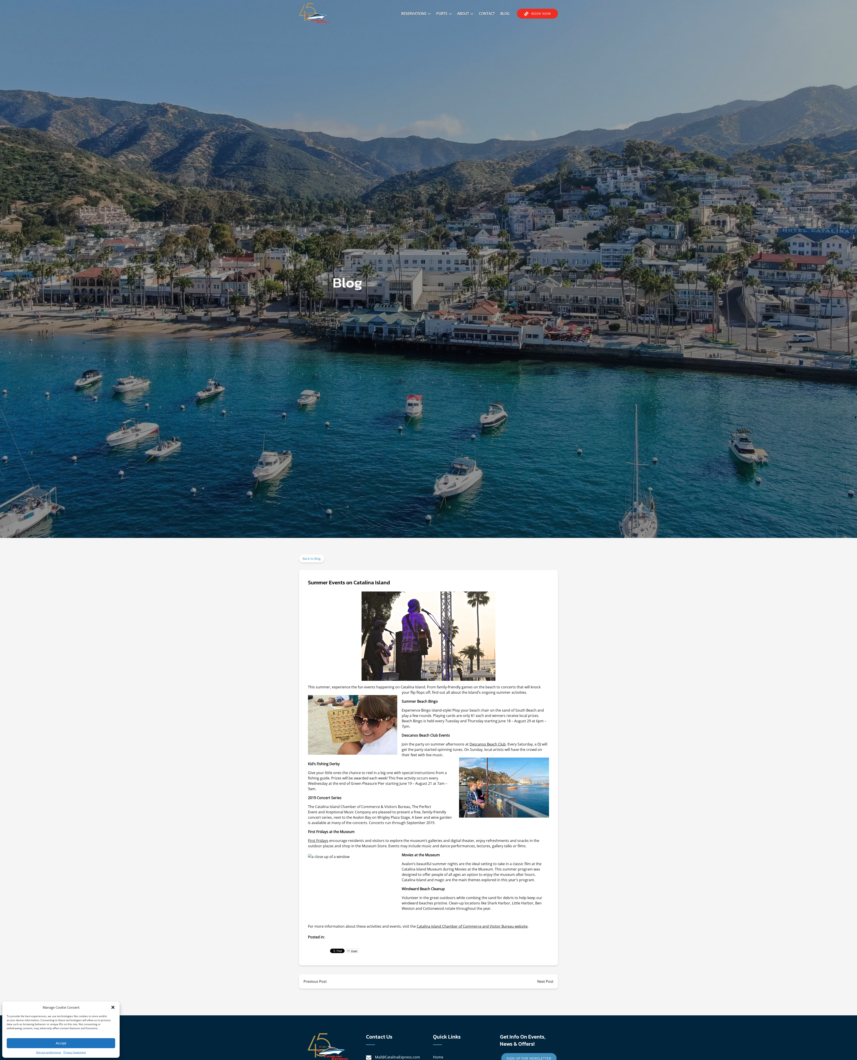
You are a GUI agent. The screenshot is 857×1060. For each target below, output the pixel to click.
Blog (505, 13)
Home (438, 1057)
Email (354, 950)
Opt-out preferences (48, 1052)
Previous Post (315, 981)
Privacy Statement (74, 1052)
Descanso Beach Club (488, 744)
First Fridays (318, 840)
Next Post (545, 981)
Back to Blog (312, 558)
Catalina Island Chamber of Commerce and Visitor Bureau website (472, 926)
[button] (113, 1007)
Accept (61, 1043)
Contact (487, 13)
